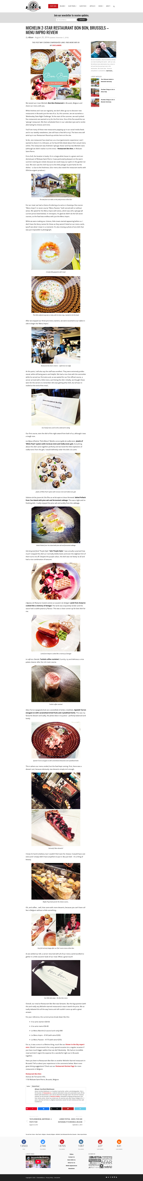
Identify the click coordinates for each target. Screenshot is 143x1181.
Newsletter (71, 1168)
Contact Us (71, 1157)
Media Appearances (71, 1165)
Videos (71, 1154)
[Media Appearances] (100, 1163)
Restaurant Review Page (65, 1066)
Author (28, 1086)
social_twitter (108, 1177)
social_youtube (106, 1177)
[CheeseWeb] (33, 6)
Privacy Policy (49, 1177)
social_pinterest (112, 1177)
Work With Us (71, 1160)
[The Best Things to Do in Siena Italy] (95, 92)
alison (30, 37)
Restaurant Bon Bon (33, 1074)
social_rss (116, 1177)
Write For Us (71, 1162)
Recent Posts (35, 1086)
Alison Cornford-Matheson (44, 1089)
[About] (103, 50)
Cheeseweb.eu (47, 1093)
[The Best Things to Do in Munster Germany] (95, 103)
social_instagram (114, 1177)
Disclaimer (57, 1177)
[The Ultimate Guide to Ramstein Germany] (95, 82)
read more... (109, 70)
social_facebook (110, 1177)
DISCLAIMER (56, 45)
